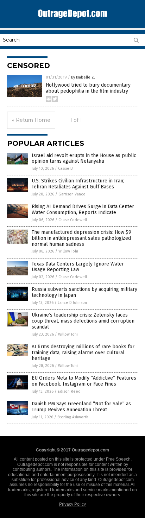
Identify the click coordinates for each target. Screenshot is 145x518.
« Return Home (31, 120)
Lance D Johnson (72, 302)
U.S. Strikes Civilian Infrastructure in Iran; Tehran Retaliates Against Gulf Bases (78, 184)
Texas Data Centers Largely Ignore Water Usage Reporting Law (78, 267)
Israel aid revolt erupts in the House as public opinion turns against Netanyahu (84, 158)
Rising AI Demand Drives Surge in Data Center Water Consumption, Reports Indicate (83, 210)
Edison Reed (69, 391)
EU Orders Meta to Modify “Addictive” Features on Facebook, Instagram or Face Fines (84, 381)
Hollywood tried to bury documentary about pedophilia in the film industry (88, 88)
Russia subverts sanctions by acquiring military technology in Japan (84, 292)
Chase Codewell (72, 220)
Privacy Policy (72, 504)
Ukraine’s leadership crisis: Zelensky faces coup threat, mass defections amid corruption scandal (83, 321)
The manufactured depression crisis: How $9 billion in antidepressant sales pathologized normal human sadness (81, 238)
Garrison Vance (72, 194)
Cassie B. (66, 168)
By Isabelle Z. (83, 77)
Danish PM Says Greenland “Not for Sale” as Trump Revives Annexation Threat (81, 407)
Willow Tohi (68, 251)
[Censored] (72, 19)
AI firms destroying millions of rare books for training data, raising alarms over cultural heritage (83, 353)
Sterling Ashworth (72, 417)
